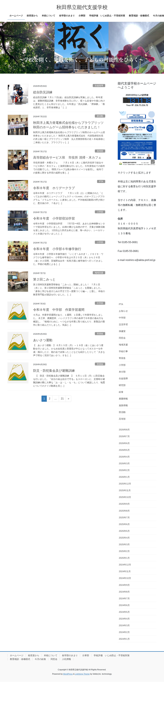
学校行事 (123, 351)
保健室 (122, 331)
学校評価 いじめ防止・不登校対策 (112, 655)
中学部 (100, 303)
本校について (50, 655)
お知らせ (123, 311)
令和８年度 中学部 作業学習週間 (58, 309)
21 (62, 399)
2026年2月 (124, 470)
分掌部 (85, 655)
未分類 (122, 371)
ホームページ (16, 655)
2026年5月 (124, 450)
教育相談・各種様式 (20, 659)
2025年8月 (124, 510)
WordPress (68, 674)
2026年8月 (124, 429)
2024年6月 (124, 605)
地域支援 (99, 272)
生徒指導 (99, 85)
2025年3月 (124, 544)
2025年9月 (124, 504)
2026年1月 (124, 477)
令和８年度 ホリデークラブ (54, 188)
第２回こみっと (44, 279)
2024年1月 (124, 639)
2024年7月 (124, 598)
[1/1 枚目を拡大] (152, 115)
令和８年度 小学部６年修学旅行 (57, 249)
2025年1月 (124, 558)
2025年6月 (124, 524)
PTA (101, 181)
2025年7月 (124, 517)
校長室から (33, 655)
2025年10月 (125, 497)
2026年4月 (124, 456)
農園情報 (123, 398)
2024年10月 (125, 578)
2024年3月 (124, 625)
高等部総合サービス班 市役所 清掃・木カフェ (67, 157)
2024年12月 (125, 564)
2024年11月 (125, 571)
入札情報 (66, 659)
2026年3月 (124, 463)
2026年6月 (124, 443)
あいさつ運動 (42, 340)
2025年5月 (124, 531)
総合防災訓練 (42, 92)
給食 (121, 392)
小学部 (100, 212)
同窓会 (122, 338)
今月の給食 (40, 659)
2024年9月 (124, 585)
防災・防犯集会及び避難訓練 (54, 370)
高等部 (100, 151)
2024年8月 (124, 591)
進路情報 (123, 405)
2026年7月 (124, 436)
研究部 (122, 385)
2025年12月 (125, 483)
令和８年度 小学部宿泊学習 (54, 218)
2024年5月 (124, 612)
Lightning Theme (82, 674)
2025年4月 (124, 537)
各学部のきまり (70, 655)
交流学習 (123, 324)
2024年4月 (124, 618)
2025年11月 (125, 490)
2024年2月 (124, 632)
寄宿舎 (100, 333)
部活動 (100, 116)
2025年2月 (124, 551)
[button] (12, 48)
